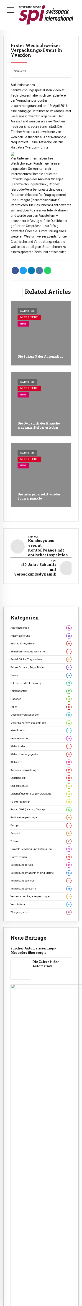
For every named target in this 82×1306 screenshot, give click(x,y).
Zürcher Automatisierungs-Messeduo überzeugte (33, 950)
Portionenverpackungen (40, 817)
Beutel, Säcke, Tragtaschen (40, 659)
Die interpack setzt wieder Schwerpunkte (39, 496)
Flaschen (40, 698)
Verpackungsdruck (40, 864)
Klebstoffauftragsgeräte (40, 754)
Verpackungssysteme (40, 888)
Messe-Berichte (29, 317)
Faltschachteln (40, 690)
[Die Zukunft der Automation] (41, 333)
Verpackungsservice (39, 880)
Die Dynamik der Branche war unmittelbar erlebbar (39, 425)
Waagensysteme (40, 912)
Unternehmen (40, 857)
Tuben (40, 841)
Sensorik (40, 833)
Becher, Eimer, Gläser (40, 643)
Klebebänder (39, 746)
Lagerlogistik (40, 777)
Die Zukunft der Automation (41, 356)
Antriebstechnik (40, 627)
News (23, 323)
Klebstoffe (40, 762)
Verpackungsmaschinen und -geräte (40, 872)
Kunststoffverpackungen (40, 770)
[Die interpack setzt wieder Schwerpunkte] (41, 475)
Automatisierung (40, 635)
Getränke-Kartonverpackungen (40, 722)
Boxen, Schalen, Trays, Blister (40, 667)
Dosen (40, 675)
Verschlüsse (40, 904)
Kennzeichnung (40, 738)
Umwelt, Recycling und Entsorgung (40, 849)
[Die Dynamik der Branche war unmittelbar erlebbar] (41, 404)
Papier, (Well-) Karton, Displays (40, 809)
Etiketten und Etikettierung (40, 683)
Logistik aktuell (40, 785)
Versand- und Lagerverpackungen (40, 896)
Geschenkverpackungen (40, 714)
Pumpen (39, 825)
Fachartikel (27, 310)
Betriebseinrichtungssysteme (39, 651)
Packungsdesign (40, 801)
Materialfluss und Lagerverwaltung (40, 793)
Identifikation (40, 730)
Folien (40, 706)
